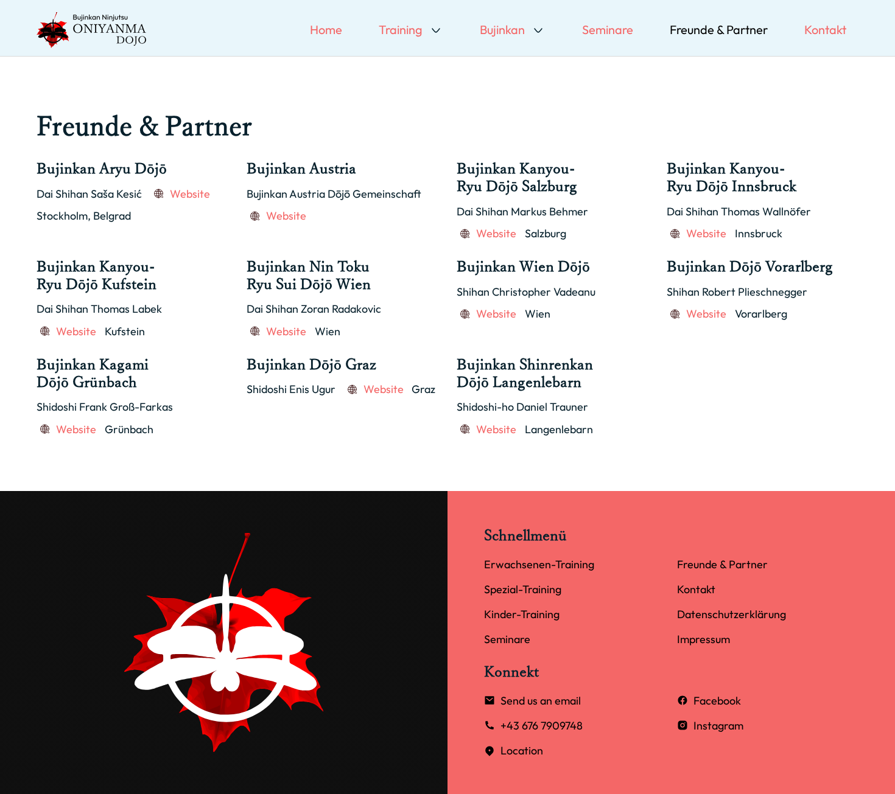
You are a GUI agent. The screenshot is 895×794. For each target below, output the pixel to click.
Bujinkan (502, 29)
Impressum (703, 639)
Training (401, 29)
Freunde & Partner (719, 29)
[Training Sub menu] (436, 30)
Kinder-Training (522, 614)
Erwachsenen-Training (539, 564)
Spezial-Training (522, 589)
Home (326, 29)
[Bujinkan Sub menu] (538, 30)
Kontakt (825, 29)
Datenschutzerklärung (731, 614)
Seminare (607, 29)
